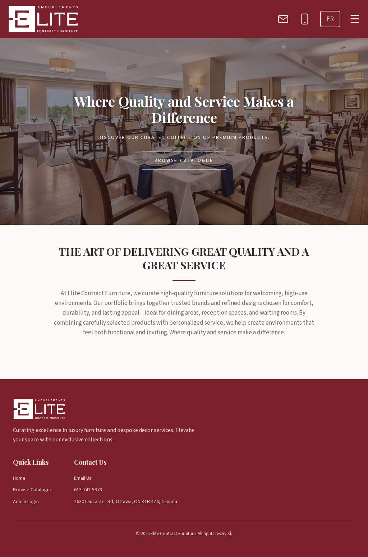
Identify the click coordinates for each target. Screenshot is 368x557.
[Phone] (305, 19)
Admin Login (26, 501)
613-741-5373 (88, 489)
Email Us (83, 478)
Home (19, 478)
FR (330, 18)
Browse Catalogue (184, 160)
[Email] (283, 19)
